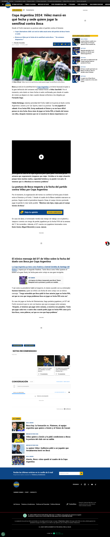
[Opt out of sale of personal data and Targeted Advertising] (3, 534)
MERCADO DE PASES (43, 4)
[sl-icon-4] (92, 484)
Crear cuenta (67, 381)
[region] (41, 395)
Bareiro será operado (81, 1)
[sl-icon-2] (85, 484)
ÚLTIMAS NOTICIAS (17, 4)
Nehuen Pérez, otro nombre (69, 1)
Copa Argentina (42, 87)
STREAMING (72, 4)
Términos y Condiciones (38, 475)
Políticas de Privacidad (42, 504)
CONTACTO (33, 492)
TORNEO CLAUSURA (30, 4)
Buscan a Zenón (31, 1)
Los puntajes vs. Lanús (20, 1)
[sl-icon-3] (88, 484)
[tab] (18, 392)
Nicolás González (19, 43)
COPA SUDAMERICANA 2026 (58, 4)
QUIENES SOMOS (18, 492)
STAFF (27, 492)
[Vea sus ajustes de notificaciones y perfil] (69, 392)
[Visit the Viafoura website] (67, 409)
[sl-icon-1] (81, 484)
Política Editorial (55, 504)
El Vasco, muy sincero (41, 1)
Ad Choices (17, 504)
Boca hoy (11, 1)
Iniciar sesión (59, 381)
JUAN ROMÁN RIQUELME (96, 4)
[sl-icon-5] (95, 484)
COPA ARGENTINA (82, 4)
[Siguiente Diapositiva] (69, 366)
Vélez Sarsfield (29, 345)
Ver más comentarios (54, 212)
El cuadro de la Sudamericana (54, 1)
